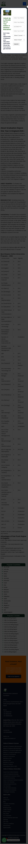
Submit (16, 44)
